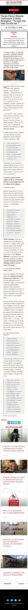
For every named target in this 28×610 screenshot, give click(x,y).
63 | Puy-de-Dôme (16, 38)
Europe (18, 42)
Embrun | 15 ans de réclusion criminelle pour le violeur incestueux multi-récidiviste (14, 448)
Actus (14, 34)
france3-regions (12, 416)
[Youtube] (19, 600)
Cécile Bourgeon (12, 42)
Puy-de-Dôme (7, 38)
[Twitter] (12, 600)
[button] (14, 7)
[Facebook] (8, 600)
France (22, 42)
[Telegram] (15, 600)
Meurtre (10, 44)
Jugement (5, 44)
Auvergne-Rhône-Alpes (13, 40)
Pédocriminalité (16, 44)
